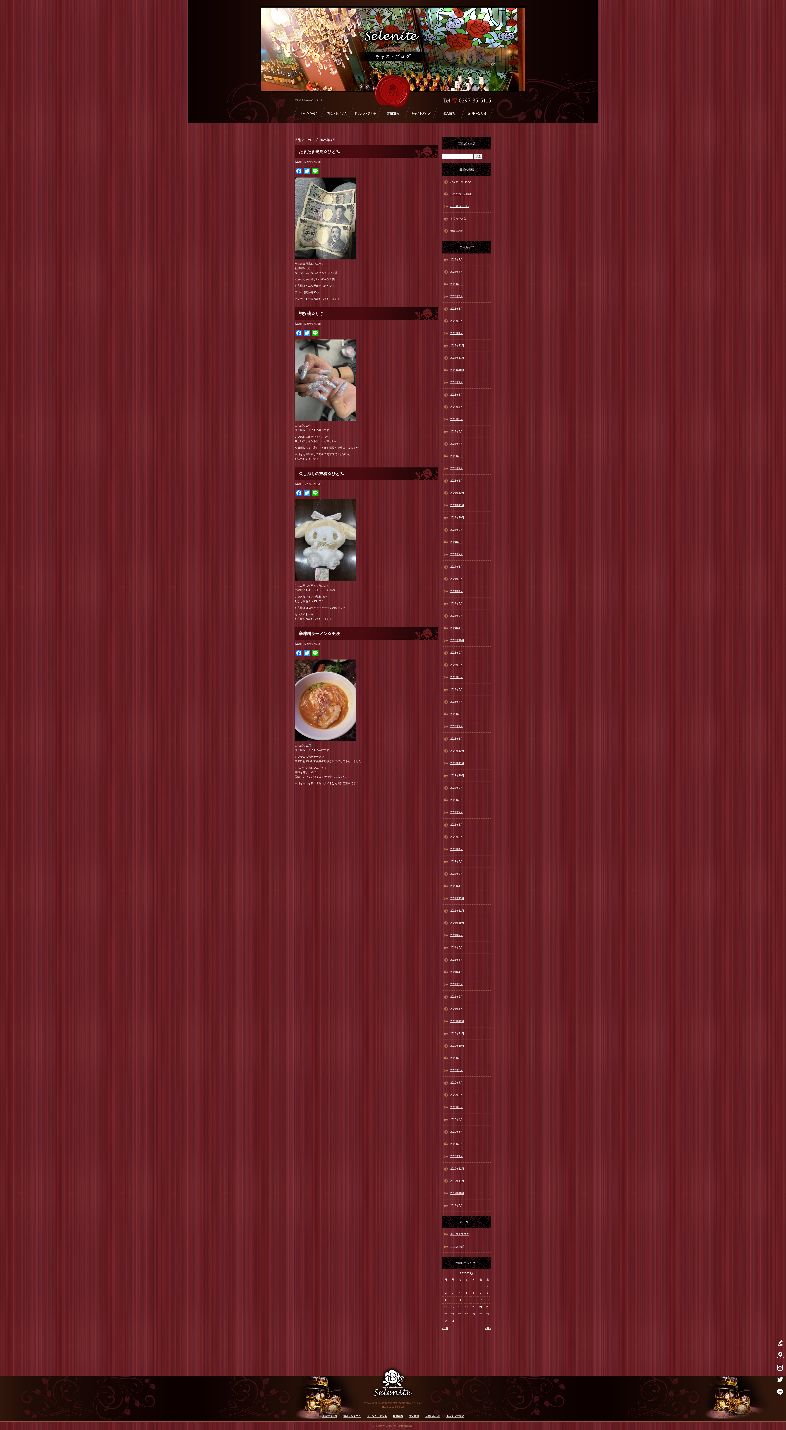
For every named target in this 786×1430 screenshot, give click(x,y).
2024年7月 (456, 554)
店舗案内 (393, 113)
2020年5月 (456, 1107)
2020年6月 (456, 1094)
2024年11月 (457, 505)
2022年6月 (456, 824)
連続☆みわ (457, 230)
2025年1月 (456, 480)
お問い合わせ (477, 113)
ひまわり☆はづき (461, 181)
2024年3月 (456, 603)
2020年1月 (456, 1156)
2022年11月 (457, 763)
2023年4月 (456, 701)
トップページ (309, 113)
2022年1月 (456, 886)
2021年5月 (456, 959)
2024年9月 (456, 529)
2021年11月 (457, 910)
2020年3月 (456, 1131)
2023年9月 (456, 652)
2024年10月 (457, 517)
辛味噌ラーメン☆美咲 (319, 633)
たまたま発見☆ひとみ (319, 151)
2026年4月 (456, 296)
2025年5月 (456, 431)
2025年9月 (456, 382)
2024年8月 (456, 542)
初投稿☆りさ (311, 313)
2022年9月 (456, 787)
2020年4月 (456, 1119)
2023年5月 (456, 689)
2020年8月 (456, 1070)
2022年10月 (457, 775)
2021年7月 (456, 935)
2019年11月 (457, 1180)
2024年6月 (456, 566)
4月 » (488, 1328)
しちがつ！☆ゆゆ (461, 194)
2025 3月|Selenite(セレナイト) (309, 100)
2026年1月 (456, 333)
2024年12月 (457, 492)
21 (480, 1307)
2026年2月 (456, 320)
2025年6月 (456, 419)
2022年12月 (457, 750)
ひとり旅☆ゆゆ (459, 206)
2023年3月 (456, 714)
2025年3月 (456, 456)
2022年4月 (456, 849)
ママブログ (457, 1246)
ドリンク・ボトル (365, 113)
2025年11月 (457, 357)
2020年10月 (457, 1045)
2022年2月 (456, 873)
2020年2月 (456, 1144)
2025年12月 (457, 345)
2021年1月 (456, 1008)
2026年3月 (456, 308)
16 (445, 1307)
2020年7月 (456, 1082)
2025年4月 (456, 443)
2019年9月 (456, 1205)
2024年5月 (456, 578)
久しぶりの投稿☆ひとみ (321, 473)
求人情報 (449, 113)
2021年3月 (456, 984)
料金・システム (337, 113)
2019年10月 (457, 1193)
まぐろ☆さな (458, 218)
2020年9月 (456, 1058)
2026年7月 (456, 259)
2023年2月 (456, 726)
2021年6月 (456, 947)
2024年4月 (456, 591)
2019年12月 (457, 1168)
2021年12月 (457, 898)
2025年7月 (456, 406)
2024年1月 (456, 628)
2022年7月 (456, 812)
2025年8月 (456, 394)
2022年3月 (456, 861)
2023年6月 (456, 677)
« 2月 (445, 1328)
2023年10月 (457, 640)
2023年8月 (456, 664)
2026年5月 (456, 284)
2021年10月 (457, 922)
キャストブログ (421, 113)
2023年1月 (456, 738)
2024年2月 (456, 615)
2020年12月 (457, 1021)
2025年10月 (457, 370)
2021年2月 (456, 996)
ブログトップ (466, 143)
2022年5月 (456, 836)
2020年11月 (457, 1033)
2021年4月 (456, 972)
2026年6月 (456, 271)
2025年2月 (456, 468)
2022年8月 (456, 800)
